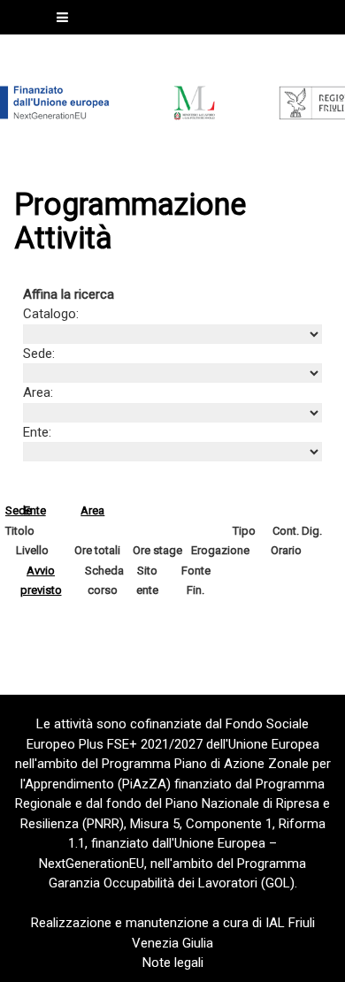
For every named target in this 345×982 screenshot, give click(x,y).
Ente (35, 510)
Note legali (172, 963)
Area (92, 510)
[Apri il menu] (62, 17)
